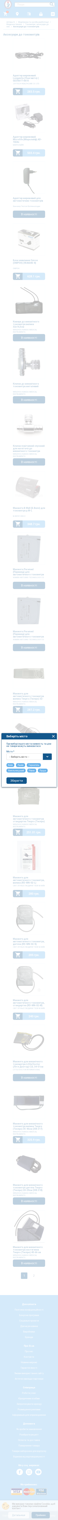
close (53, 736)
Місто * (10, 751)
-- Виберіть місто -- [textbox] (19, 757)
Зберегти (16, 780)
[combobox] (29, 756)
